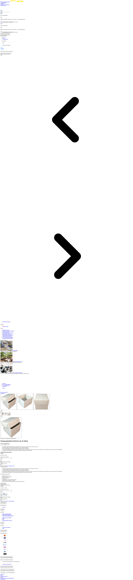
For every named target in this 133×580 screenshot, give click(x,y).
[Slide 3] (2, 410)
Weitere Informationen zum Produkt (6, 452)
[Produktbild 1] (2, 413)
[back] (1, 11)
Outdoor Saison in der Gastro (17, 361)
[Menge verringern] (0, 458)
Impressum (2, 574)
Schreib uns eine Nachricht (6, 564)
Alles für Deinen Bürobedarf (7, 335)
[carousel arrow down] (1, 416)
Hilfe (3, 518)
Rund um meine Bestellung (6, 514)
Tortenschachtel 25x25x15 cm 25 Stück (14, 441)
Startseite (3, 383)
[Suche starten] (1, 23)
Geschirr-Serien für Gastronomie (7, 332)
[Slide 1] (0, 410)
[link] (67, 43)
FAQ (3, 519)
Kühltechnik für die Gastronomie (7, 334)
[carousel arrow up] (1, 411)
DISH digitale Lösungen (6, 333)
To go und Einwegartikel (6, 384)
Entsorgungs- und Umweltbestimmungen (7, 578)
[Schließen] (1, 55)
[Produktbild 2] (5, 413)
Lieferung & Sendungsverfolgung (8, 515)
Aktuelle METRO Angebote (7, 520)
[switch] (3, 35)
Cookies (1, 577)
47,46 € (2, 453)
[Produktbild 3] (9, 413)
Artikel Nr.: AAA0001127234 (5, 443)
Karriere (3, 507)
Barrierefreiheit (2, 579)
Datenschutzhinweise (3, 576)
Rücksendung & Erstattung (6, 517)
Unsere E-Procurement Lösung (7, 338)
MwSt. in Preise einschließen (5, 53)
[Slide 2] (1, 410)
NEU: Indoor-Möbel (5, 331)
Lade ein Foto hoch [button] (5, 32)
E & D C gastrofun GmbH (10, 465)
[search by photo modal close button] (1, 17)
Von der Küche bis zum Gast (7, 336)
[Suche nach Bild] (1, 13)
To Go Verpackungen (6, 385)
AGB (1, 575)
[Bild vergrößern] (11, 427)
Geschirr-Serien (15, 350)
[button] (66, 390)
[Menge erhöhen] (11, 458)
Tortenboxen (4, 386)
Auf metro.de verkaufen (6, 527)
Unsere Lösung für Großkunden (7, 337)
